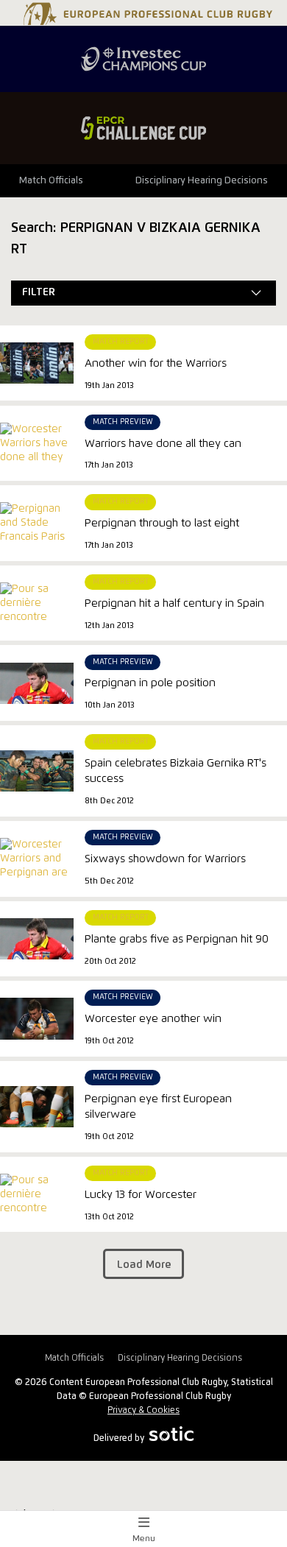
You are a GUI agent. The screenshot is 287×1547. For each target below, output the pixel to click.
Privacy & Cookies (143, 1410)
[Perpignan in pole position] (37, 683)
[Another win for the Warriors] (37, 363)
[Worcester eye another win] (37, 1018)
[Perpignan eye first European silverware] (37, 1106)
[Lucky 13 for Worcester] (37, 1209)
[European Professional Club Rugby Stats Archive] (146, 20)
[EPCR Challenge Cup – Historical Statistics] (143, 128)
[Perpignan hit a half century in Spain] (37, 617)
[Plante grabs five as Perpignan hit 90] (37, 938)
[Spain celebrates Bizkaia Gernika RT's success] (37, 771)
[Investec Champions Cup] (143, 59)
